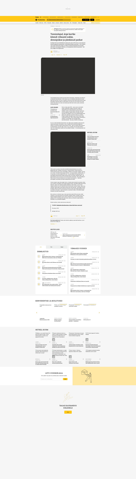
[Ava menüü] (40, 17)
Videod (53, 22)
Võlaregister (74, 22)
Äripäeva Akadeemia (58, 318)
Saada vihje (80, 22)
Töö (70, 22)
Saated (43, 254)
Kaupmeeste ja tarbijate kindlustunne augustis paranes (83, 285)
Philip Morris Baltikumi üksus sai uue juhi (51, 273)
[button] (52, 379)
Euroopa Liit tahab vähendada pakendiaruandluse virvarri (83, 259)
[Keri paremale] (84, 235)
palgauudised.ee (80, 17)
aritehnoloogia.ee (87, 17)
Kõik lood (41, 22)
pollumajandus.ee (94, 17)
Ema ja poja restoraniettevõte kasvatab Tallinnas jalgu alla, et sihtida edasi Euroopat (93, 151)
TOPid (45, 22)
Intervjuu (37, 359)
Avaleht (36, 22)
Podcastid (49, 22)
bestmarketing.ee (46, 17)
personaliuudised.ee (53, 17)
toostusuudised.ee (67, 17)
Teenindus (52, 223)
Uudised (43, 260)
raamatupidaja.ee (74, 17)
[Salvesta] (59, 115)
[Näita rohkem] (98, 17)
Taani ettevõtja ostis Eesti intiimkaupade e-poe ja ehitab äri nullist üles (93, 138)
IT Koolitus (85, 318)
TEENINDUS (52, 26)
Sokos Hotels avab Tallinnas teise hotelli (53, 262)
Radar (84, 22)
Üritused (57, 22)
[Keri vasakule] (61, 235)
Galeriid (61, 22)
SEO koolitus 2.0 (87, 319)
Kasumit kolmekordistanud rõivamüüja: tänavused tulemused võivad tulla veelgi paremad (93, 346)
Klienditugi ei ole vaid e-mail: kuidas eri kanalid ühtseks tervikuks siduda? (93, 158)
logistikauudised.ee (60, 17)
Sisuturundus (66, 22)
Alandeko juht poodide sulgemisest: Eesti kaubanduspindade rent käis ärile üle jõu (58, 346)
